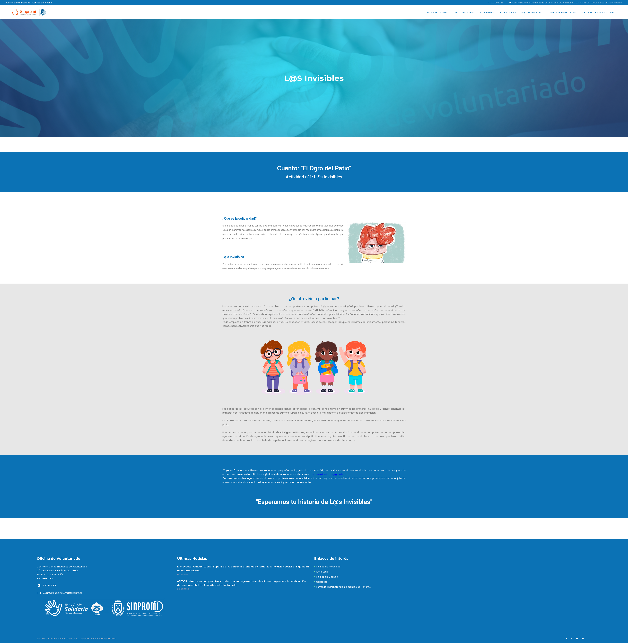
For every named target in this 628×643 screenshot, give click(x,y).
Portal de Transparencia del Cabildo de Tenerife (343, 587)
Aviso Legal (322, 571)
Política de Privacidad (328, 566)
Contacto (321, 581)
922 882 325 (44, 578)
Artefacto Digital (107, 638)
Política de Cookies (327, 576)
